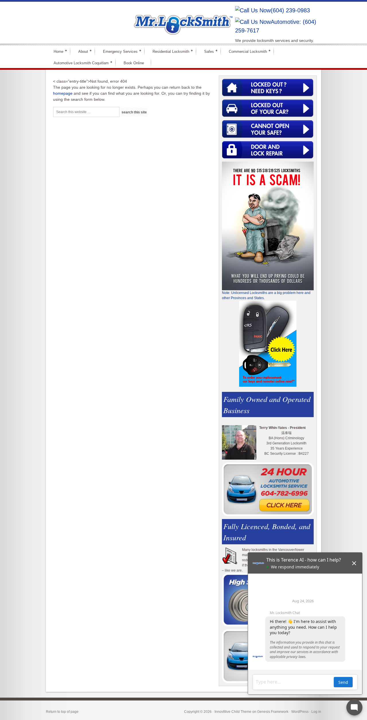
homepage (63, 93)
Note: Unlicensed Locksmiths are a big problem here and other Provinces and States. (266, 295)
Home (56, 51)
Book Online (134, 63)
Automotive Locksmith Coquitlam (79, 62)
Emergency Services (118, 51)
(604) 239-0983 (290, 10)
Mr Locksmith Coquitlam (128, 19)
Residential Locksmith (168, 51)
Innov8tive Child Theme (232, 712)
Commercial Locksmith (245, 51)
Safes (206, 51)
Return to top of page (62, 712)
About (80, 51)
